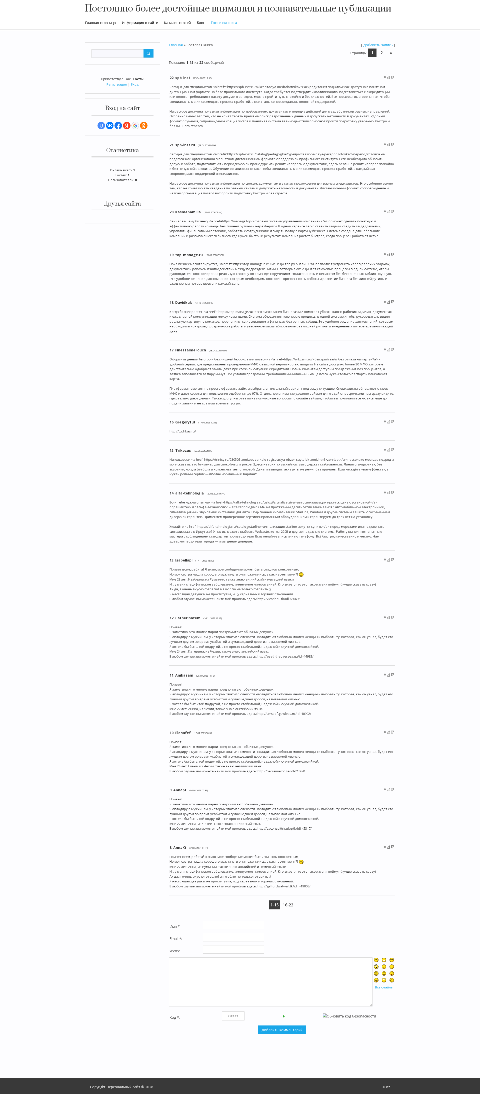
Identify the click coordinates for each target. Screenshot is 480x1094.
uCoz (386, 1086)
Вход (134, 84)
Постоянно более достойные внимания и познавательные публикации (238, 9)
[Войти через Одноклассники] (144, 125)
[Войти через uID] (101, 125)
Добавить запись (378, 45)
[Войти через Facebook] (118, 125)
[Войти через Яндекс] (126, 125)
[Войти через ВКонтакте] (110, 125)
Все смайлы (384, 987)
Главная (176, 45)
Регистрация (116, 84)
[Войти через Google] (135, 125)
